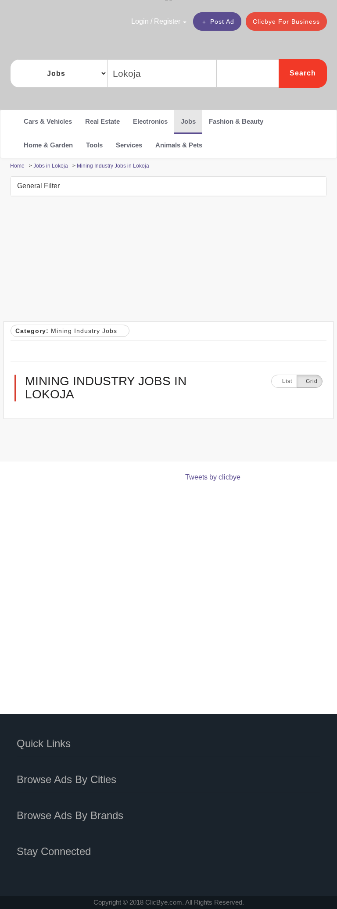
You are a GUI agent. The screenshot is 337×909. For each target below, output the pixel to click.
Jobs (188, 121)
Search (303, 73)
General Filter (38, 186)
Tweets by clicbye (212, 477)
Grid (312, 381)
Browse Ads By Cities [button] (66, 779)
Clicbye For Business (286, 21)
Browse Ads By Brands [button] (70, 815)
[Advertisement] (168, 259)
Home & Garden (48, 145)
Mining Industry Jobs (67, 330)
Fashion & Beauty (236, 121)
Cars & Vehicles (48, 121)
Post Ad (222, 21)
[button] (160, 21)
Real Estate (102, 121)
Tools (94, 145)
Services (129, 145)
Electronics (150, 121)
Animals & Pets (178, 145)
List (286, 381)
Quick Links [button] (44, 743)
